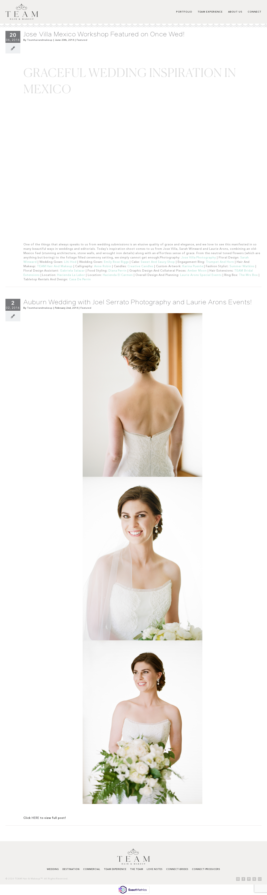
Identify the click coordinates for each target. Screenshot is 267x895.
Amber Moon (197, 270)
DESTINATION (71, 869)
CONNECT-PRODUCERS (206, 869)
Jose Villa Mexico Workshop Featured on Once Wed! (104, 34)
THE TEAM (136, 869)
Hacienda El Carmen (118, 275)
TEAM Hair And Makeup (54, 266)
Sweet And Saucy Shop (158, 262)
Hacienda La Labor (71, 275)
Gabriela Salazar (72, 270)
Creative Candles (141, 266)
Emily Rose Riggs (116, 262)
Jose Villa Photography (198, 257)
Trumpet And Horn (220, 262)
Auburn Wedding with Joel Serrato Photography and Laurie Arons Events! (137, 302)
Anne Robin (102, 266)
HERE (35, 818)
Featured (82, 40)
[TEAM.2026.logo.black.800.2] (21, 5)
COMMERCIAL (91, 869)
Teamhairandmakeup (39, 40)
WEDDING (53, 869)
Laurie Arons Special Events (201, 275)
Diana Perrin (117, 270)
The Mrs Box (248, 275)
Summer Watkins (242, 266)
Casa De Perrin (80, 279)
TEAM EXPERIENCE (115, 869)
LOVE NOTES (155, 869)
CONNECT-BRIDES (177, 869)
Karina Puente (193, 266)
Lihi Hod (70, 262)
